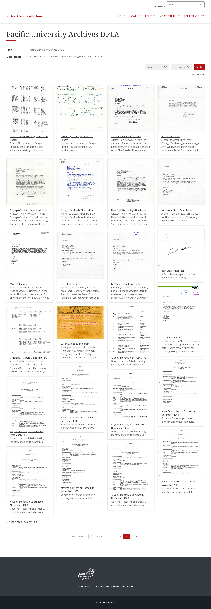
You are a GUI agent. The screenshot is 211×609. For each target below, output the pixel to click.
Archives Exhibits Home (122, 586)
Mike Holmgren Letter (22, 284)
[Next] (136, 536)
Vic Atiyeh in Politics (142, 16)
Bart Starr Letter (70, 284)
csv (8, 521)
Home (121, 16)
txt (35, 521)
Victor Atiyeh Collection (24, 16)
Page (100, 536)
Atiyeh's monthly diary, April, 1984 (129, 357)
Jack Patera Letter (171, 337)
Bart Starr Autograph (173, 270)
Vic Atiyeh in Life (170, 16)
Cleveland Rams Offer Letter (126, 136)
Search (201, 4)
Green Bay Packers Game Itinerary (28, 357)
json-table (16, 521)
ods (26, 521)
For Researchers (194, 16)
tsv (30, 521)
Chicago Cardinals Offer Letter (77, 210)
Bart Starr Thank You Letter (126, 284)
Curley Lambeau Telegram (75, 343)
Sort (199, 67)
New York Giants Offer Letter (177, 210)
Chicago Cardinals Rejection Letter (28, 210)
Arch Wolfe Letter (170, 136)
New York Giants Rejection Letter (129, 210)
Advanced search (157, 6)
